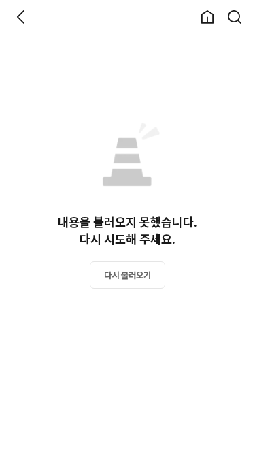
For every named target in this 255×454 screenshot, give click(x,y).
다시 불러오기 (127, 275)
